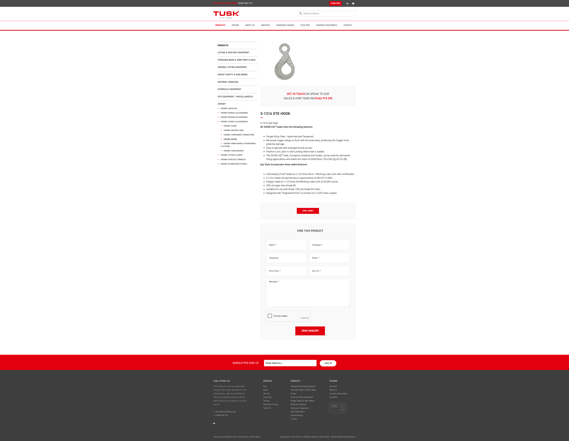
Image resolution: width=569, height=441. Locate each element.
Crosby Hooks (230, 139)
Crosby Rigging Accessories (234, 117)
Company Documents (326, 25)
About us (333, 389)
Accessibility (226, 437)
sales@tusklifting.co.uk (226, 411)
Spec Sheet (307, 210)
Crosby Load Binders (234, 150)
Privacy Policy (243, 437)
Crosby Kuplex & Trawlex (233, 159)
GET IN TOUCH (296, 94)
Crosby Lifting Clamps (231, 155)
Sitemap (333, 381)
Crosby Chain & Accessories (234, 121)
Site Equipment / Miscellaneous (235, 96)
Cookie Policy (255, 437)
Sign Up (328, 363)
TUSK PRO (335, 3)
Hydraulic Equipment (229, 89)
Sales (265, 389)
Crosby (235, 25)
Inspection (267, 397)
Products (220, 25)
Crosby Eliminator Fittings (234, 164)
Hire (265, 386)
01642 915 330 (323, 98)
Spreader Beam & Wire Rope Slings (237, 59)
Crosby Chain (230, 126)
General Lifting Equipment (232, 67)
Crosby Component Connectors (239, 134)
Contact (347, 25)
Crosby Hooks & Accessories (234, 113)
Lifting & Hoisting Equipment (233, 52)
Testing (266, 400)
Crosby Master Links (234, 130)
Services (265, 25)
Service (266, 393)
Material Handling (228, 82)
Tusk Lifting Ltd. (221, 381)
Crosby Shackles (229, 108)
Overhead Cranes (285, 25)
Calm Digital (324, 437)
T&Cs (234, 437)
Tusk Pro (305, 25)
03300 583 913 (245, 3)
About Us (250, 25)
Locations (333, 397)
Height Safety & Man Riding (233, 74)
